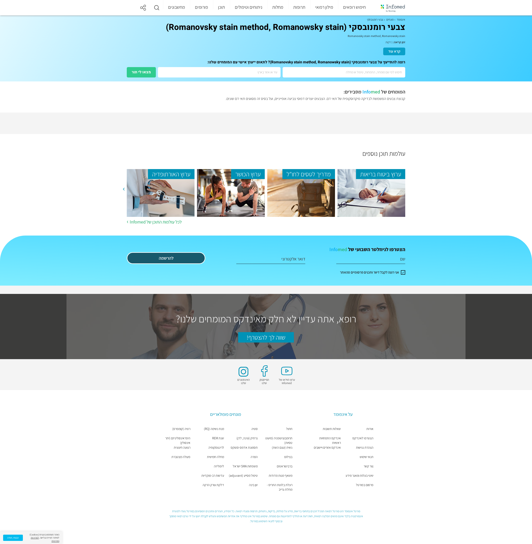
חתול (289, 429)
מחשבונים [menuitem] (176, 7)
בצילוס (288, 457)
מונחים (390, 19)
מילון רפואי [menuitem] (324, 7)
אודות (369, 429)
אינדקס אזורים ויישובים (327, 447)
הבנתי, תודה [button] (13, 537)
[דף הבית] (390, 7)
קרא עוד (394, 51)
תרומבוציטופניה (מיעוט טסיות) (278, 440)
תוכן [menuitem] (221, 7)
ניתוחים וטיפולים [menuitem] (248, 7)
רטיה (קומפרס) (181, 429)
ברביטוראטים (284, 466)
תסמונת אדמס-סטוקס (244, 447)
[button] (156, 7)
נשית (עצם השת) (282, 447)
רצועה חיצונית (182, 447)
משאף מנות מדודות (280, 475)
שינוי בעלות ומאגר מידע (359, 475)
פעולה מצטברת (180, 457)
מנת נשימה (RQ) (214, 429)
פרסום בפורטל (364, 485)
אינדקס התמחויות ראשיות (330, 440)
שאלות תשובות (332, 429)
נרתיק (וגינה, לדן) (247, 438)
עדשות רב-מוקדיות (212, 475)
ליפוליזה (219, 466)
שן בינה (253, 485)
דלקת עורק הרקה (213, 485)
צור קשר (368, 466)
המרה (254, 457)
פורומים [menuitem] (201, 7)
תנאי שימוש (366, 457)
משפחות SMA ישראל (245, 466)
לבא (124, 189)
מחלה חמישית (215, 457)
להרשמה (166, 258)
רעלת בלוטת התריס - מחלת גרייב (279, 487)
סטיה (254, 429)
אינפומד (401, 19)
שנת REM (218, 438)
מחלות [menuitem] (277, 7)
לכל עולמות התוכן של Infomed (156, 222)
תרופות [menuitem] (299, 7)
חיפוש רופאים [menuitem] (354, 7)
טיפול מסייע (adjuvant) (243, 475)
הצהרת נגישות (364, 447)
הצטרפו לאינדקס (362, 438)
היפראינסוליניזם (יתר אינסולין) (177, 440)
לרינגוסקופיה (216, 447)
